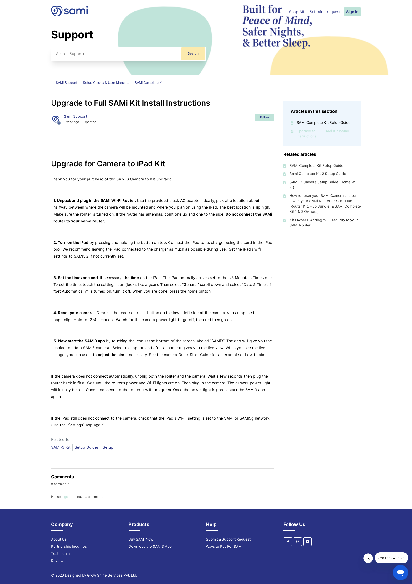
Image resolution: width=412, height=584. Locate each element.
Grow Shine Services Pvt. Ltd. (112, 575)
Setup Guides (87, 447)
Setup (108, 447)
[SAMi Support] (69, 15)
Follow (264, 117)
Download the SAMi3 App (150, 546)
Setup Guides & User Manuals (106, 82)
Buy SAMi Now (141, 539)
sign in (67, 497)
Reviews (58, 560)
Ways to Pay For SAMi (224, 546)
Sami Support (75, 116)
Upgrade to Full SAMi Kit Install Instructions (323, 134)
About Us (59, 539)
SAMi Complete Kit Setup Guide (323, 122)
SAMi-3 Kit (61, 447)
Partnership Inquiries (69, 546)
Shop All (296, 11)
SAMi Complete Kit (149, 82)
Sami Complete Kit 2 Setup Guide (317, 173)
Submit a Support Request (228, 539)
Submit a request (325, 11)
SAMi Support (66, 82)
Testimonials (61, 553)
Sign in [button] (352, 11)
